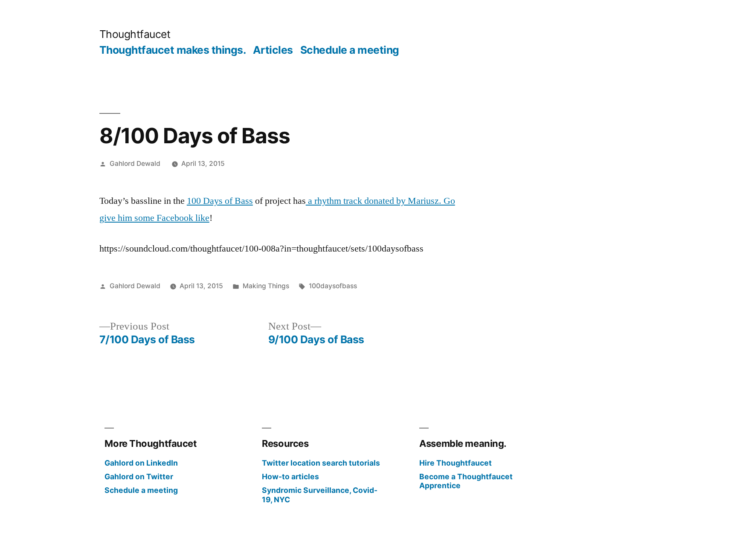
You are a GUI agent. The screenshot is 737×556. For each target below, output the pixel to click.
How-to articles (290, 476)
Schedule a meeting (349, 49)
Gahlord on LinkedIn (141, 462)
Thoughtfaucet (135, 34)
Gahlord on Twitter (138, 476)
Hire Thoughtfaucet (455, 462)
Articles (273, 49)
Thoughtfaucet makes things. (172, 49)
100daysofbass (333, 286)
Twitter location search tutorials (321, 462)
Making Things (266, 286)
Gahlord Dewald (135, 163)
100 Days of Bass (220, 201)
